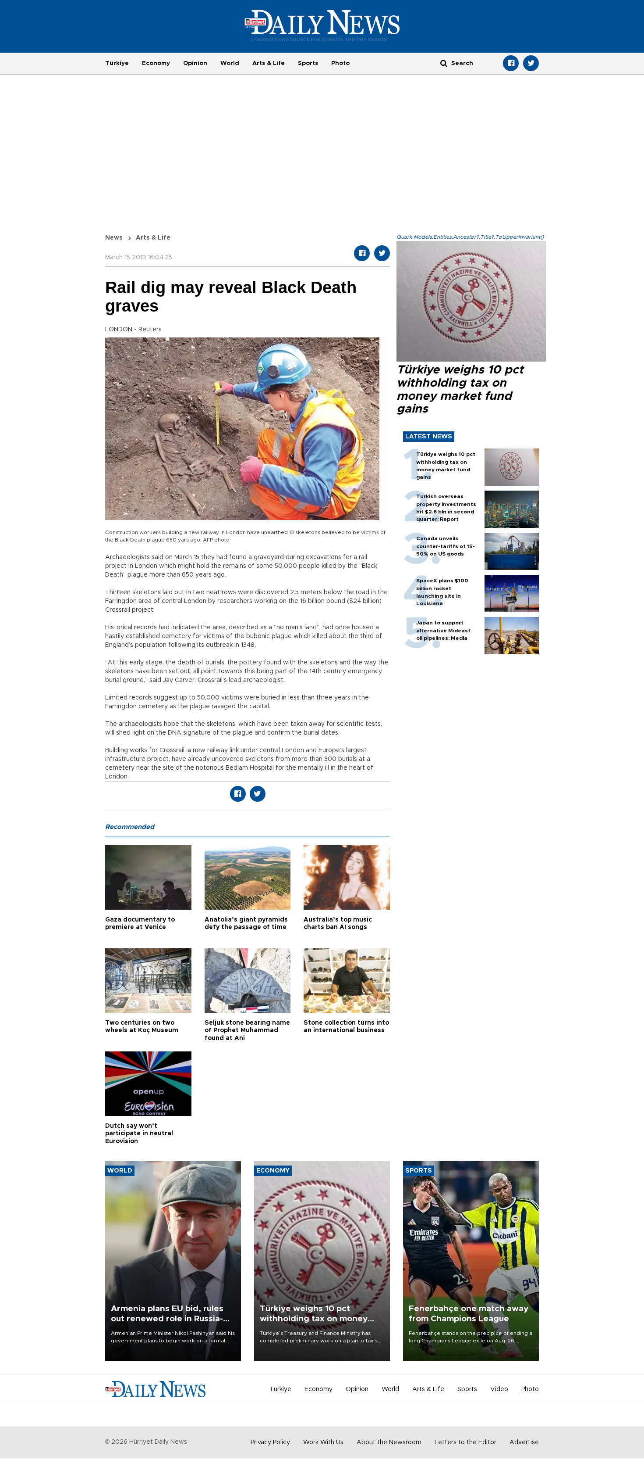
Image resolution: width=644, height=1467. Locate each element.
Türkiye (117, 63)
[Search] (443, 63)
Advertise (524, 1442)
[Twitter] (531, 63)
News (114, 238)
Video (499, 1389)
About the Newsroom (389, 1442)
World (229, 63)
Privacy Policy (270, 1442)
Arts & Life (268, 63)
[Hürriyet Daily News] (322, 25)
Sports (308, 63)
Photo (340, 63)
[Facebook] (511, 63)
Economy (156, 63)
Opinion (195, 63)
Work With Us (323, 1442)
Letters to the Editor (465, 1442)
